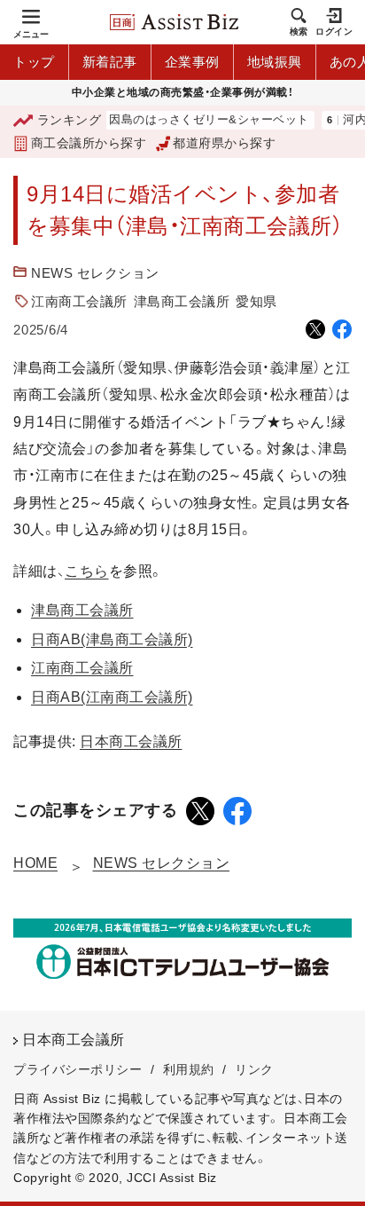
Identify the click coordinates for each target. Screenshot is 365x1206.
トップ (34, 61)
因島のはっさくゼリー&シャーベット (201, 120)
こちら (87, 571)
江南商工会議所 (79, 301)
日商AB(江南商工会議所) (112, 697)
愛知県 (256, 301)
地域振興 (274, 61)
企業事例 (192, 61)
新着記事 (109, 61)
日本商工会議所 (131, 741)
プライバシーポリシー (77, 1069)
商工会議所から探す (88, 143)
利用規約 (188, 1069)
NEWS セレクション (95, 272)
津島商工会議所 (182, 301)
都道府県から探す (224, 143)
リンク (254, 1069)
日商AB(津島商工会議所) (112, 639)
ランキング (69, 120)
